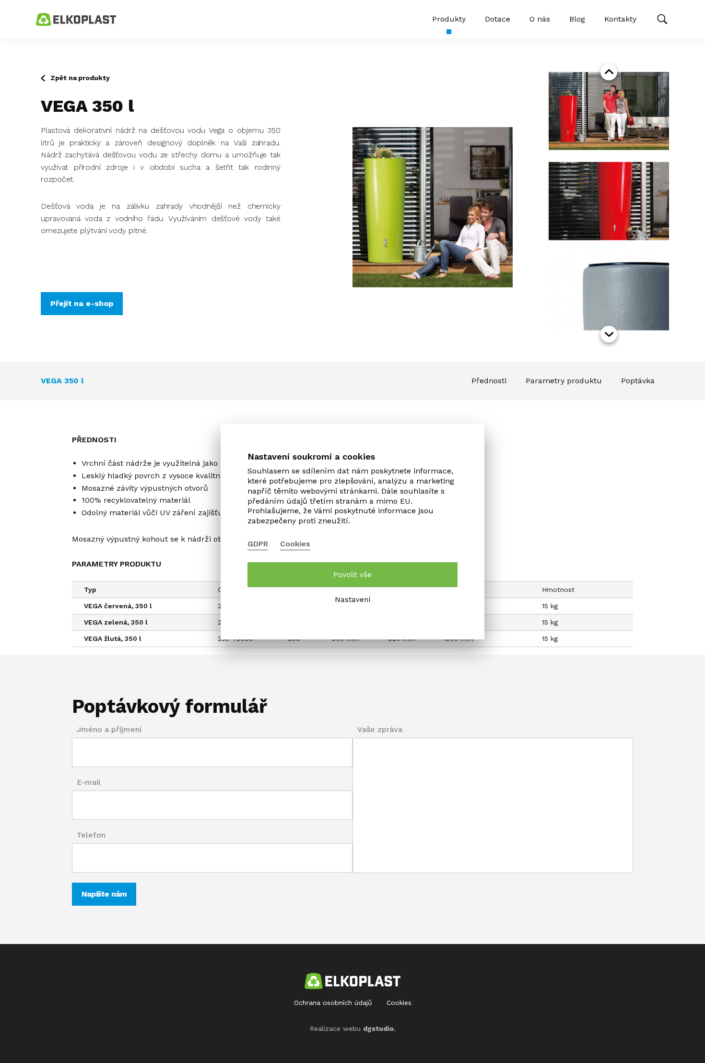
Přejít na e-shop (81, 303)
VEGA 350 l (62, 380)
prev (608, 72)
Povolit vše (352, 574)
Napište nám (104, 893)
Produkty (449, 19)
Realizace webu (353, 1028)
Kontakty (620, 19)
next (608, 334)
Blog (577, 19)
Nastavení (352, 599)
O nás (539, 19)
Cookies (399, 1002)
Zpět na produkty (80, 78)
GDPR (257, 543)
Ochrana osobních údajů (333, 1002)
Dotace (497, 19)
